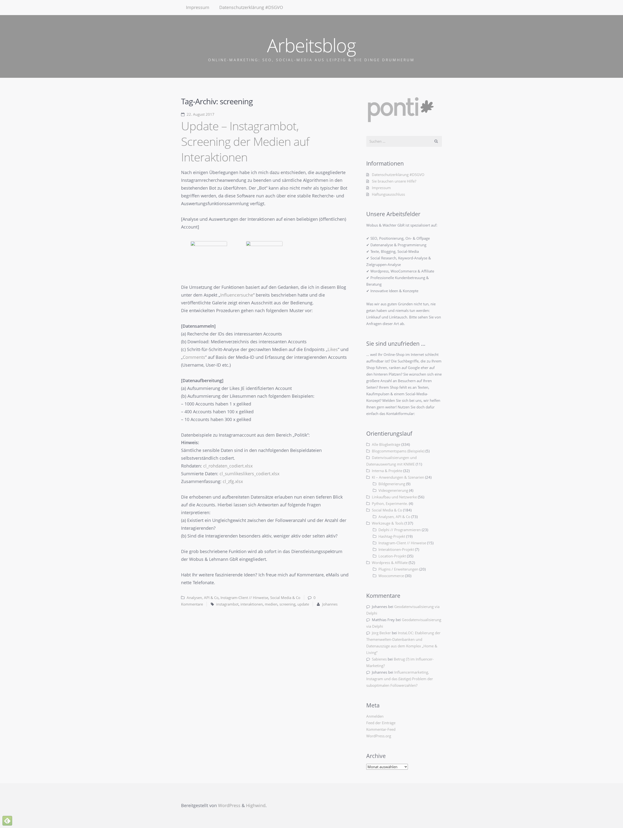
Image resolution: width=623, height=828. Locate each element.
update (303, 604)
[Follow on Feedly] (7, 821)
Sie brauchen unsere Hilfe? (394, 181)
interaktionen (251, 604)
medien (271, 604)
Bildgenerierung (391, 483)
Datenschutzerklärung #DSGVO (251, 7)
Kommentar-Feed (380, 729)
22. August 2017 (200, 114)
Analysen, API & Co (203, 597)
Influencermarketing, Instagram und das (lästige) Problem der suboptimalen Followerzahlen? (399, 679)
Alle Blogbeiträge (386, 444)
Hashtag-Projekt (391, 536)
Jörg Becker (381, 632)
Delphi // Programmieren (399, 529)
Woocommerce (391, 575)
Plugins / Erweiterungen (398, 569)
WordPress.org (378, 735)
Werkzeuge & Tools (387, 523)
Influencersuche (236, 295)
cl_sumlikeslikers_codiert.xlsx (249, 473)
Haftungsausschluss (388, 194)
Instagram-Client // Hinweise (244, 597)
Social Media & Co (285, 597)
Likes (333, 349)
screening (287, 604)
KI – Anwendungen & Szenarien (398, 477)
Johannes (330, 604)
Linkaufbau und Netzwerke (394, 496)
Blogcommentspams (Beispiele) (398, 451)
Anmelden (375, 716)
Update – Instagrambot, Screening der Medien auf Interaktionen (245, 141)
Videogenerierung (393, 490)
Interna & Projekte (387, 470)
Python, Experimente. (390, 503)
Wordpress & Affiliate (390, 562)
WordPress (229, 805)
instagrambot (227, 604)
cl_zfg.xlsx (233, 481)
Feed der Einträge (380, 722)
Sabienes (379, 659)
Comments (194, 357)
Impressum (197, 7)
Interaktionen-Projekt (396, 549)
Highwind (256, 805)
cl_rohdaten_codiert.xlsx (228, 466)
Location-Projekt (392, 556)
